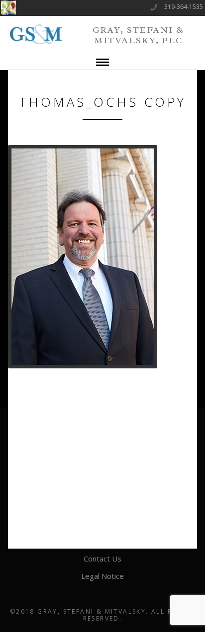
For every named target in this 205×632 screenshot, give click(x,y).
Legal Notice (102, 576)
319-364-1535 (183, 6)
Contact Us (102, 558)
